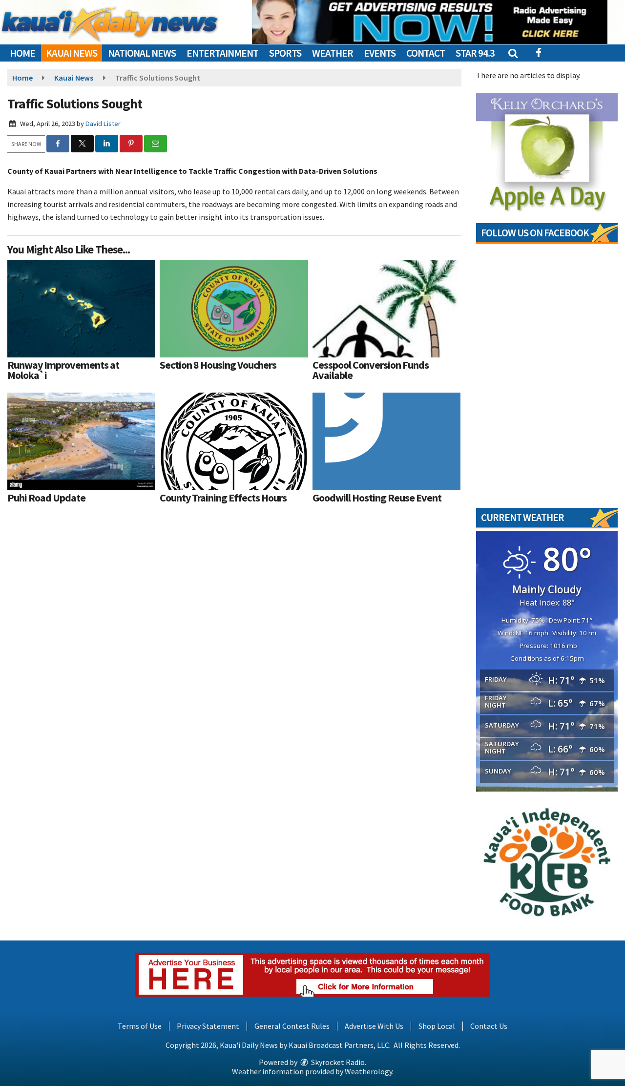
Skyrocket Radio (337, 1062)
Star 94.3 (475, 53)
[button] (512, 53)
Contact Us (488, 1026)
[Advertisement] (429, 22)
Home (22, 53)
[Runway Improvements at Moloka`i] (81, 308)
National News (142, 53)
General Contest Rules (292, 1026)
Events (380, 53)
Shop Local (436, 1026)
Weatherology (368, 1071)
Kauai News (71, 53)
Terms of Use (140, 1026)
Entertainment (222, 53)
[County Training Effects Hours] (234, 441)
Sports (285, 53)
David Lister (103, 123)
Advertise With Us (374, 1026)
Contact (425, 53)
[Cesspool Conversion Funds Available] (386, 308)
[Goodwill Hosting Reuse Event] (386, 441)
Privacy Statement (208, 1026)
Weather (332, 53)
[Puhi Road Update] (81, 441)
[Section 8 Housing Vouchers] (234, 308)
